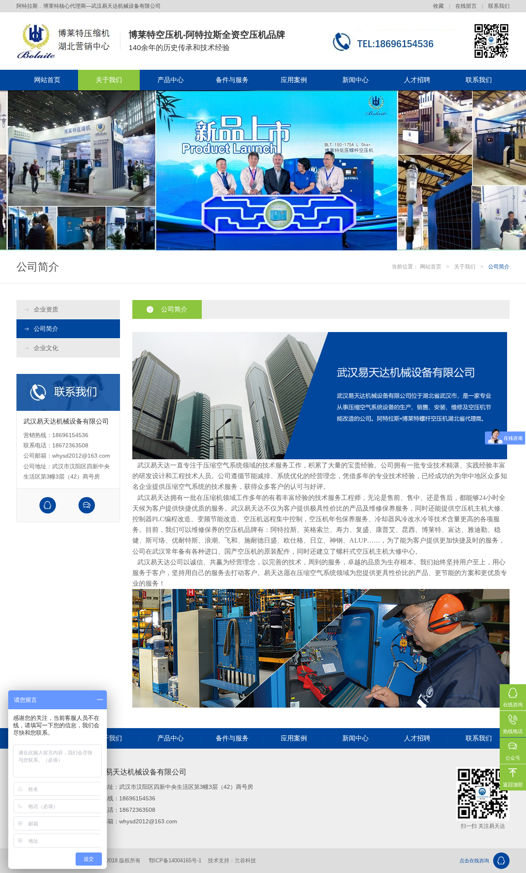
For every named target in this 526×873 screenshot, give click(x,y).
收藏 (438, 6)
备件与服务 (232, 79)
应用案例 (294, 79)
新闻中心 (355, 79)
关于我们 (109, 79)
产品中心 (170, 79)
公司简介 (46, 328)
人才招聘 (417, 79)
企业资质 (46, 309)
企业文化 (46, 347)
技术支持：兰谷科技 (232, 860)
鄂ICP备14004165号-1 (175, 860)
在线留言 (466, 6)
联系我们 (499, 6)
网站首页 (47, 79)
